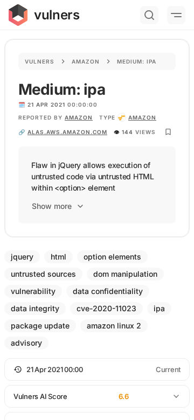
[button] (97, 369)
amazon (142, 117)
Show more (52, 206)
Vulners (39, 61)
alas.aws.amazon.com (67, 132)
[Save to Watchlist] (168, 132)
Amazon (86, 61)
